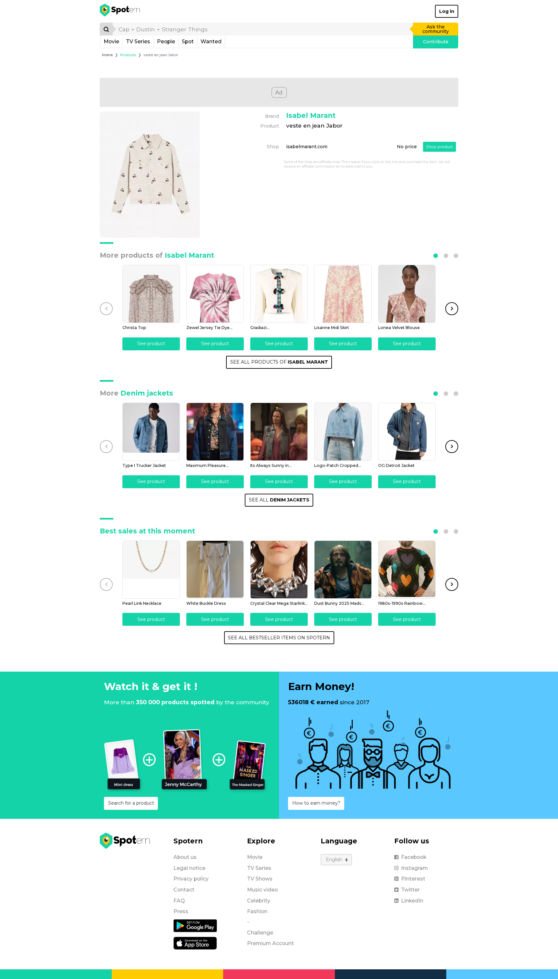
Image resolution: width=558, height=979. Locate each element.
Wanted (211, 41)
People (166, 41)
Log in (446, 11)
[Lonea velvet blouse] (407, 294)
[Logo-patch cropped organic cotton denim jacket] (343, 432)
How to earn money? (316, 803)
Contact (183, 890)
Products (128, 55)
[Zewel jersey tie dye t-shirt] (215, 294)
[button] (435, 255)
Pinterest (413, 879)
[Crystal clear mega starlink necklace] (279, 570)
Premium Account (270, 943)
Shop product (439, 146)
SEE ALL (279, 500)
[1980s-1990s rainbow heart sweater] (407, 570)
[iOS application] (195, 943)
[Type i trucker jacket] (151, 432)
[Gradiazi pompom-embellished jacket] (279, 294)
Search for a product (131, 803)
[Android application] (195, 925)
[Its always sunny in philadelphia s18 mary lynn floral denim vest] (279, 432)
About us (185, 857)
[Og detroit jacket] (407, 432)
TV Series (138, 41)
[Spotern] (120, 11)
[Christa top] (151, 294)
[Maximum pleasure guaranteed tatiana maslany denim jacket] (215, 432)
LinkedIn (412, 901)
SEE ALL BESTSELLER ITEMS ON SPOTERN (279, 638)
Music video (262, 890)
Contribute (436, 42)
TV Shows (260, 879)
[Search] (106, 29)
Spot (188, 41)
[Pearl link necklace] (151, 570)
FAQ (179, 901)
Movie (111, 41)
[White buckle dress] (215, 570)
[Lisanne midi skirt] (343, 294)
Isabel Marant (311, 115)
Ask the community (435, 29)
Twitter (410, 890)
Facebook (413, 857)
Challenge (260, 933)
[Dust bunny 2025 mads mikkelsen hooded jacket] (343, 570)
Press (180, 911)
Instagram (414, 868)
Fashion (257, 911)
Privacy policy (191, 879)
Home (107, 55)
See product (151, 343)
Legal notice (189, 868)
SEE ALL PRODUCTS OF (279, 362)
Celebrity (258, 901)
